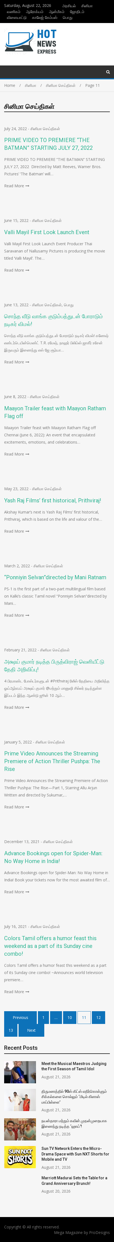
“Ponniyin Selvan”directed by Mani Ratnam (55, 577)
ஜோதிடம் (77, 11)
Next (31, 1030)
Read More (14, 185)
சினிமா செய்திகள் (45, 128)
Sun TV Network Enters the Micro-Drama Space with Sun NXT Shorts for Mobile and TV (75, 1154)
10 (70, 1017)
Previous (20, 1017)
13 (11, 1030)
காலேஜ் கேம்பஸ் (44, 17)
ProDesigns (99, 1232)
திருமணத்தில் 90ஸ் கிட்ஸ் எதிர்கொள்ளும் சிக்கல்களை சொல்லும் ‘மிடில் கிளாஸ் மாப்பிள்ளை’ (74, 1096)
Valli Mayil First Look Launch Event (48, 232)
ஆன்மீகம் (56, 11)
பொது (67, 17)
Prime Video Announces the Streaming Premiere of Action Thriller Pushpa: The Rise (52, 761)
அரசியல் (69, 5)
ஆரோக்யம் (34, 11)
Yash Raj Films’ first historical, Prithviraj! (52, 500)
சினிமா (87, 5)
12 (98, 1017)
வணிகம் (13, 11)
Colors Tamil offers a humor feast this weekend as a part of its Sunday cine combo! (50, 946)
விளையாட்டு (17, 17)
